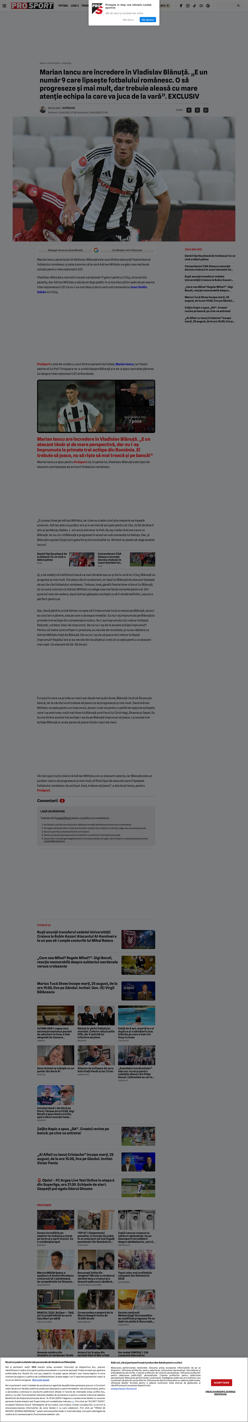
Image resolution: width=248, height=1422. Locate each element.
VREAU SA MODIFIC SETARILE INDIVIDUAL (220, 1392)
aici (72, 1401)
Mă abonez (148, 19)
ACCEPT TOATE (221, 1382)
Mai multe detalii (40, 1380)
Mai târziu (128, 19)
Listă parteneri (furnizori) (124, 1389)
